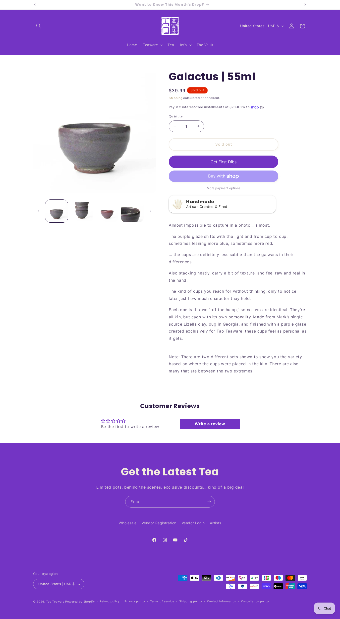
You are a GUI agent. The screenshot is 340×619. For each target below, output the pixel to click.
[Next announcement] (305, 4)
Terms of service (162, 601)
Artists (215, 523)
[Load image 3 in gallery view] (107, 211)
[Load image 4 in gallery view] (132, 211)
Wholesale (127, 523)
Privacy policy (134, 601)
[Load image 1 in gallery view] (56, 211)
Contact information (221, 601)
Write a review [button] (210, 423)
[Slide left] (38, 210)
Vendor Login (193, 523)
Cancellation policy (255, 601)
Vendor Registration (159, 523)
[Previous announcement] (34, 4)
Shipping (175, 98)
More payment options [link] (223, 188)
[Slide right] (150, 210)
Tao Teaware (55, 601)
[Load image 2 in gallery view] (81, 211)
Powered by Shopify (80, 601)
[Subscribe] (209, 502)
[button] (38, 25)
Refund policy (109, 601)
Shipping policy (190, 601)
